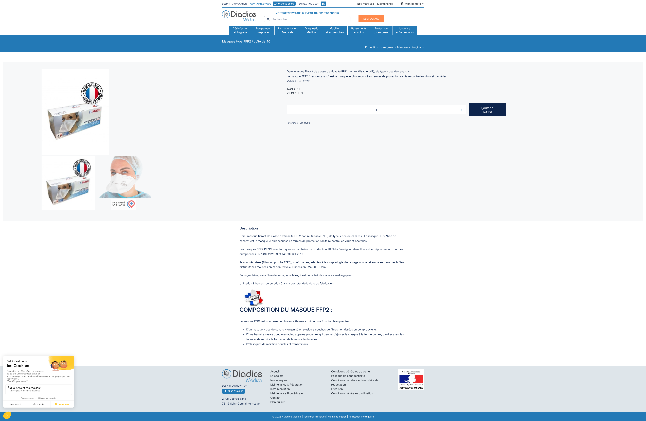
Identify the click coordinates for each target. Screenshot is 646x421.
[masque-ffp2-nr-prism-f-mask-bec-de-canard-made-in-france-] (151, 112)
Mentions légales (337, 416)
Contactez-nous (260, 3)
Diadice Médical (292, 416)
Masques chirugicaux (410, 47)
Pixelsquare (367, 416)
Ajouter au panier (487, 109)
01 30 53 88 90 (286, 3)
